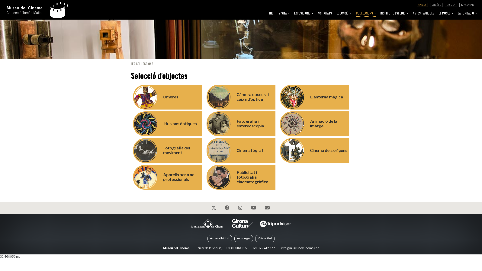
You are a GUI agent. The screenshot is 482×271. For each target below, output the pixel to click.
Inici (271, 13)
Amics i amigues (423, 13)
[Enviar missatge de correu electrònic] (268, 208)
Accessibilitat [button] (220, 238)
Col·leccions (365, 13)
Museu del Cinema (176, 248)
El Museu (445, 13)
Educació (343, 13)
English (451, 4)
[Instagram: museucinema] (240, 208)
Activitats (325, 13)
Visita (283, 13)
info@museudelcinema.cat (300, 248)
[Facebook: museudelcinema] (227, 208)
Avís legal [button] (243, 238)
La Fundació (466, 13)
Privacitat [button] (265, 238)
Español (436, 4)
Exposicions (302, 13)
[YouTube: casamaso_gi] (254, 208)
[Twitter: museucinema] (214, 208)
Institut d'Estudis (393, 13)
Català (422, 4)
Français (468, 4)
